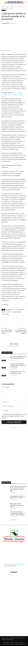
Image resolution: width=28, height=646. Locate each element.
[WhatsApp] (15, 27)
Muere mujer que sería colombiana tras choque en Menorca (17, 505)
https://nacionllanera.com (14, 346)
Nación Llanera (6, 23)
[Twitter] (11, 27)
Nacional (7, 6)
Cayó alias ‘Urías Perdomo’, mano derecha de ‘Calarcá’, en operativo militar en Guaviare (17, 513)
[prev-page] (3, 379)
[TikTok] (13, 576)
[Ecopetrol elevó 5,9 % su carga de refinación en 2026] (5, 373)
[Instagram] (10, 576)
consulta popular (9, 309)
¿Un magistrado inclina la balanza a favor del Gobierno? (20, 331)
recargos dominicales (17, 311)
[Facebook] (8, 27)
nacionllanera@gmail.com (17, 564)
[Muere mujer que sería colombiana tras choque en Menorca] (5, 505)
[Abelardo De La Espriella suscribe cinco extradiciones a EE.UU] (5, 358)
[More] (26, 27)
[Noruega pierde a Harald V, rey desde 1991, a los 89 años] (5, 498)
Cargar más (13, 519)
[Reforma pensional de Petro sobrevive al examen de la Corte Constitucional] (5, 365)
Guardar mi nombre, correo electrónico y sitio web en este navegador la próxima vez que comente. (14, 416)
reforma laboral (5, 314)
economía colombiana (19, 309)
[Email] (18, 27)
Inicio (3, 6)
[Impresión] (22, 27)
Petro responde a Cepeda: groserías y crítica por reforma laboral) (12, 94)
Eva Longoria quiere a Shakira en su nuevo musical (7, 331)
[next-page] (5, 379)
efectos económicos (6, 311)
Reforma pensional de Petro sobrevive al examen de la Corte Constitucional (18, 365)
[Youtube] (21, 576)
